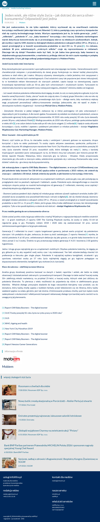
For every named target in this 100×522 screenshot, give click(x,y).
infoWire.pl (56, 494)
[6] (3, 334)
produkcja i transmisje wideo (13, 483)
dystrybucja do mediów (11, 485)
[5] (79, 149)
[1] (83, 46)
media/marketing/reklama (21, 8)
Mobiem (22, 22)
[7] (3, 339)
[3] (3, 318)
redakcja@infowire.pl (10, 494)
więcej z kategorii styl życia (17, 377)
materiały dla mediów (10, 481)
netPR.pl (55, 496)
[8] (86, 234)
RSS (23, 519)
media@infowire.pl (58, 481)
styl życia (5, 8)
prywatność (16, 519)
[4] (3, 323)
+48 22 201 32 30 (9, 496)
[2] (3, 313)
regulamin (7, 519)
